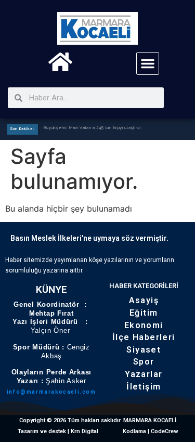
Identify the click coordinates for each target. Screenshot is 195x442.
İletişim (143, 387)
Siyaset (143, 350)
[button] (147, 63)
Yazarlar (143, 374)
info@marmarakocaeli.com (51, 392)
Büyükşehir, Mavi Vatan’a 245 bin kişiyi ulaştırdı (92, 128)
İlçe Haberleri (143, 337)
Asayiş (144, 300)
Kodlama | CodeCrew (150, 431)
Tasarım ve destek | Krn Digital (58, 431)
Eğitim (143, 313)
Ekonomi (143, 325)
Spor (143, 362)
